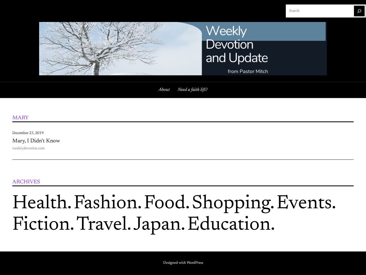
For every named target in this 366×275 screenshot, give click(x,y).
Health (39, 203)
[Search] (359, 11)
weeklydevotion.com (28, 148)
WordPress (195, 263)
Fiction (41, 225)
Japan (157, 225)
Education (229, 225)
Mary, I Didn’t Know (36, 141)
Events (304, 203)
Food (164, 203)
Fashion (105, 203)
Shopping (231, 203)
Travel (101, 225)
